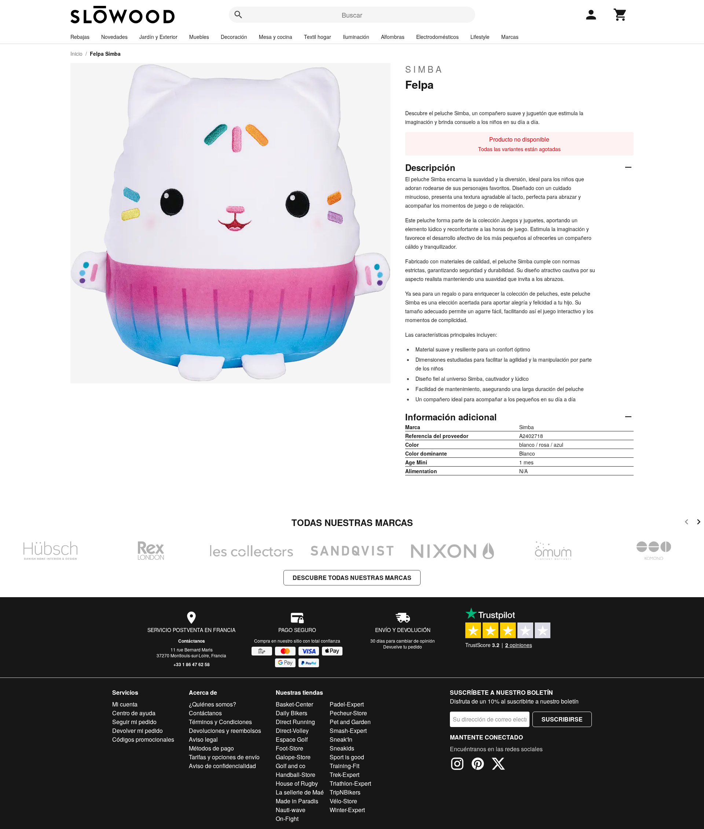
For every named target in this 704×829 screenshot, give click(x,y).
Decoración (234, 36)
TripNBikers (345, 792)
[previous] (686, 522)
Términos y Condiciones (220, 721)
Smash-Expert (348, 730)
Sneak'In (341, 739)
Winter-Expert (347, 810)
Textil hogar (317, 36)
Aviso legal (203, 739)
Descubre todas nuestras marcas (352, 577)
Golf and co (290, 766)
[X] (498, 764)
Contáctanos (191, 641)
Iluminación (356, 36)
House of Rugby (297, 783)
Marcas (509, 36)
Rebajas (79, 36)
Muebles (199, 36)
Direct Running (295, 721)
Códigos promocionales (143, 739)
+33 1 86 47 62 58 (191, 664)
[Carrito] (620, 14)
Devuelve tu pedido (402, 646)
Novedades (114, 36)
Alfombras (392, 36)
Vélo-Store (343, 801)
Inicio (76, 53)
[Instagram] (457, 764)
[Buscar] (238, 15)
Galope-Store (293, 757)
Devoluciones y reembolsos (225, 730)
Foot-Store (289, 748)
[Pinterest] (477, 764)
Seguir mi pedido (134, 721)
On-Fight (287, 818)
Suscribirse (562, 719)
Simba (424, 69)
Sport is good (347, 757)
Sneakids (342, 748)
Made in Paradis (297, 801)
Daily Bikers (291, 713)
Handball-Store (295, 774)
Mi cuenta (125, 704)
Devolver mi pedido (137, 730)
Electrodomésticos (437, 36)
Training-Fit (344, 766)
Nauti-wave (290, 810)
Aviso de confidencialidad (222, 766)
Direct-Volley (292, 730)
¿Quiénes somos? (212, 704)
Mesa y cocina (275, 36)
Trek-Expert (344, 774)
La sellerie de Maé (300, 792)
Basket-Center (294, 704)
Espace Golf (292, 739)
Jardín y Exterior (158, 36)
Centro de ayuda (133, 713)
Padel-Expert (347, 704)
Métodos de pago (211, 748)
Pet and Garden (350, 721)
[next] (698, 522)
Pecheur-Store (348, 713)
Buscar (352, 14)
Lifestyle (479, 36)
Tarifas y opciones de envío (224, 757)
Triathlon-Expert (350, 783)
